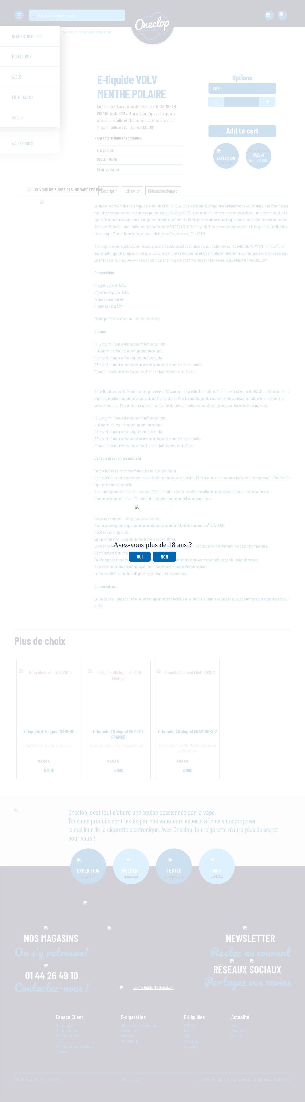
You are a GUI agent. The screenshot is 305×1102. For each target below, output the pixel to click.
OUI (140, 556)
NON (164, 556)
